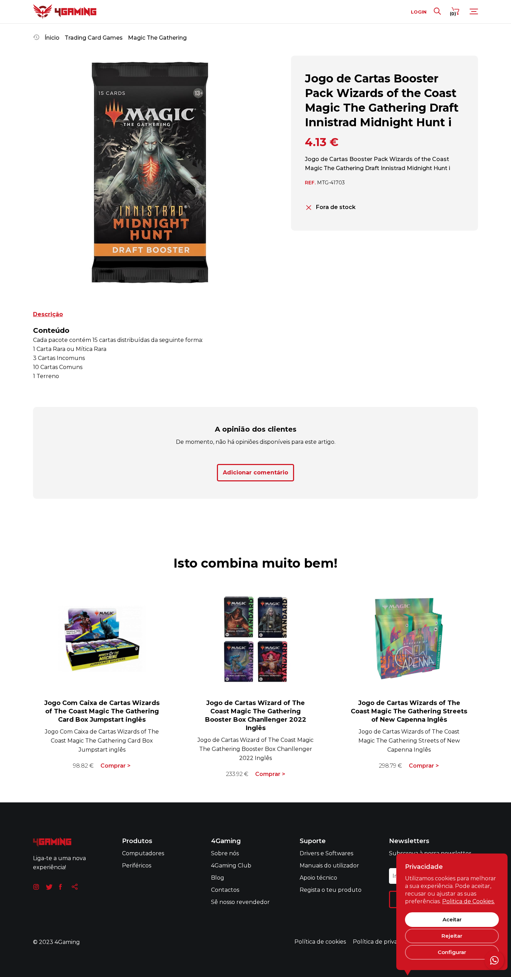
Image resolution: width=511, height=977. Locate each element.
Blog (217, 877)
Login (419, 11)
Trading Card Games (94, 37)
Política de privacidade (384, 941)
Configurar (452, 952)
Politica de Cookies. (468, 901)
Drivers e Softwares (326, 853)
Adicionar (255, 472)
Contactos (225, 890)
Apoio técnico (318, 877)
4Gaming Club (231, 865)
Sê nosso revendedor (240, 902)
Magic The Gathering (157, 37)
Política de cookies (320, 941)
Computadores (143, 853)
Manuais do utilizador (329, 865)
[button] (39, 173)
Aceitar (452, 919)
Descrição (48, 314)
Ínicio (51, 37)
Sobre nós (225, 853)
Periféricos (136, 865)
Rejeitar (451, 935)
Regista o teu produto (331, 890)
